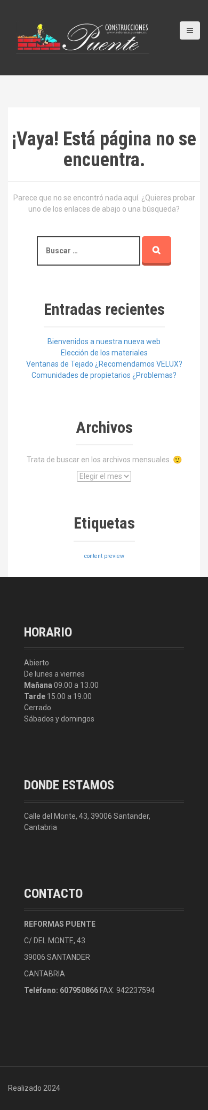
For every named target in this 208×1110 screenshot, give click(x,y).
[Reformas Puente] (82, 37)
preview (114, 556)
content (93, 556)
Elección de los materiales (104, 352)
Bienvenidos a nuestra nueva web (104, 341)
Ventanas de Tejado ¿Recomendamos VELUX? (104, 364)
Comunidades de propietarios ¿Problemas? (104, 375)
